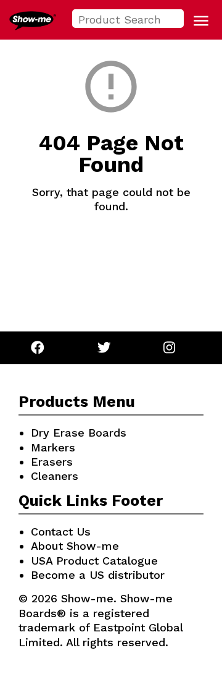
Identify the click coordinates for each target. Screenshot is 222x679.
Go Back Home (111, 260)
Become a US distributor (98, 574)
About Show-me (75, 545)
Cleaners (54, 475)
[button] (201, 21)
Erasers (52, 461)
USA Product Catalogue (94, 560)
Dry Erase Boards (78, 432)
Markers (53, 447)
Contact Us (61, 531)
